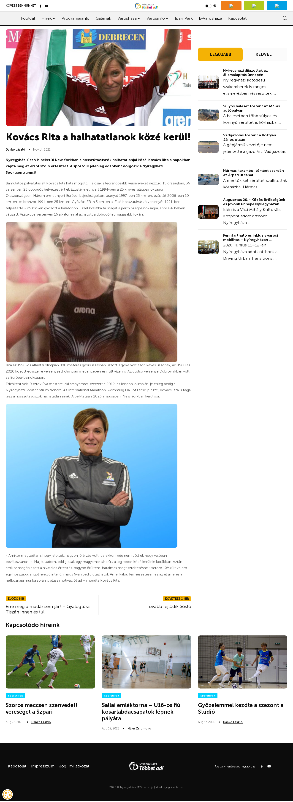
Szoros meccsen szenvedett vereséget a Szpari (42, 708)
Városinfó (155, 18)
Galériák (103, 18)
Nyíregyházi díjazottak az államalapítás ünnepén (245, 72)
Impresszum (42, 766)
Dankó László (15, 149)
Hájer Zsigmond (139, 728)
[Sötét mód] (210, 5)
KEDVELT (264, 54)
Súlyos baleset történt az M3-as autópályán (251, 108)
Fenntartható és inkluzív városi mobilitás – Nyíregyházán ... (250, 237)
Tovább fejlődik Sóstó (168, 606)
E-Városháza (210, 18)
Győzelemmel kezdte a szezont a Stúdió (240, 708)
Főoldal (28, 18)
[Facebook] (40, 6)
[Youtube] (46, 6)
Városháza (127, 18)
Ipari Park (184, 18)
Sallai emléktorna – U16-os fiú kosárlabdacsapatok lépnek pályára (141, 712)
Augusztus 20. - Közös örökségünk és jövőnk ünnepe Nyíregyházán (254, 201)
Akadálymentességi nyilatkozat (235, 766)
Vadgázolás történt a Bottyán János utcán (249, 137)
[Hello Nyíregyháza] (277, 5)
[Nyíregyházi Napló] (254, 5)
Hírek (46, 18)
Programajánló (76, 18)
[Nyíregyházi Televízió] (231, 5)
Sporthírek (15, 695)
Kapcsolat (237, 18)
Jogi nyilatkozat (74, 766)
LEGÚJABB (220, 54)
